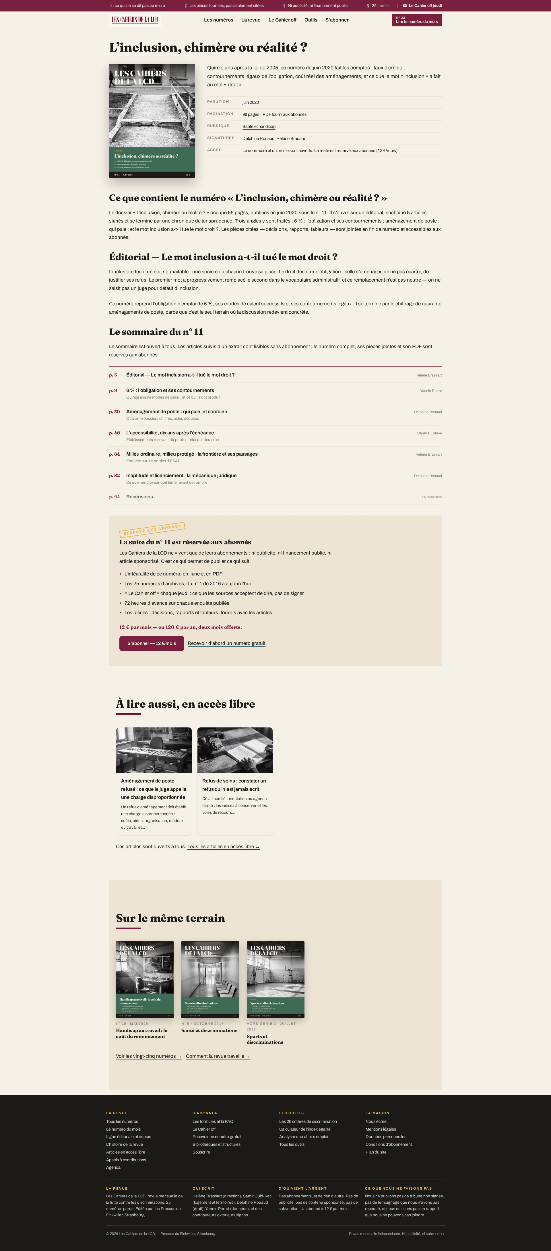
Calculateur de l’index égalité (305, 1129)
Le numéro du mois (123, 1129)
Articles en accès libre (125, 1152)
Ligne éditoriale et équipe (128, 1136)
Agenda (113, 1167)
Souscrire (201, 1152)
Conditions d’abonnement (389, 1144)
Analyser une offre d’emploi (303, 1136)
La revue (251, 20)
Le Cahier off (282, 20)
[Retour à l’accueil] (135, 19)
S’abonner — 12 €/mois (151, 643)
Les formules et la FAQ (213, 1121)
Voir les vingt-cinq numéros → (149, 1056)
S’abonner (337, 20)
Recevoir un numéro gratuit (217, 1136)
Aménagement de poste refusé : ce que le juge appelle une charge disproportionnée (154, 789)
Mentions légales (381, 1129)
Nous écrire (376, 1121)
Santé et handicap (259, 126)
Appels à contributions (126, 1160)
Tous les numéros (122, 1121)
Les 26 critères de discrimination (308, 1121)
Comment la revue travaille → (218, 1056)
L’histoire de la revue (124, 1144)
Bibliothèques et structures (216, 1144)
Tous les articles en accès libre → (223, 846)
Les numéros (218, 20)
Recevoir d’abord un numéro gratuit (226, 643)
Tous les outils (291, 1144)
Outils (310, 20)
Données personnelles (386, 1136)
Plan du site (376, 1152)
